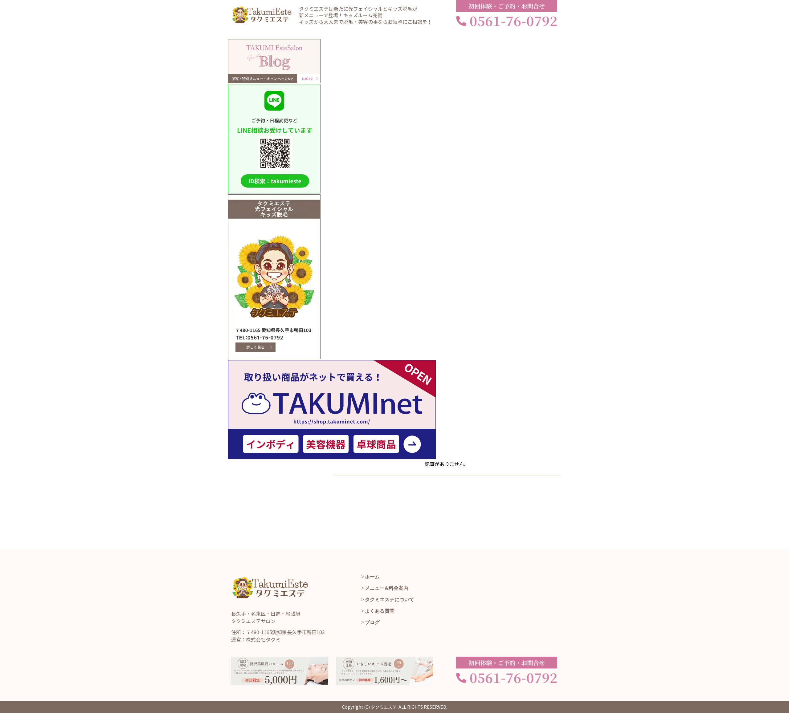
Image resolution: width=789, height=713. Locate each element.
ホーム (372, 576)
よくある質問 (379, 611)
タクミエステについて (389, 599)
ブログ (372, 622)
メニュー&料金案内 (386, 588)
